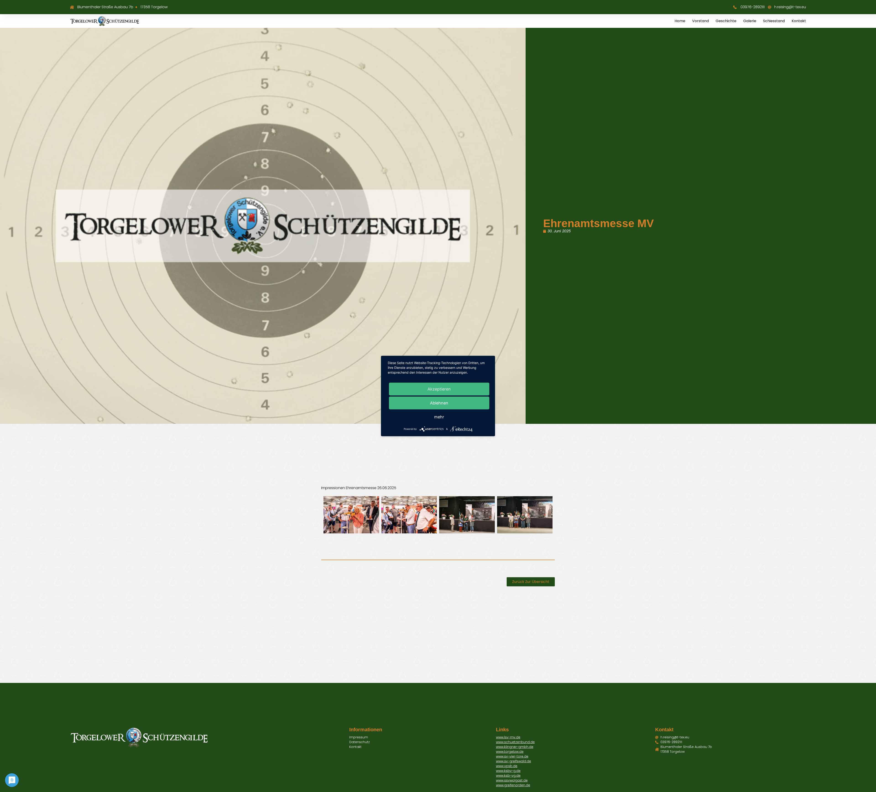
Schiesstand (774, 21)
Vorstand (700, 21)
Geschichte (726, 21)
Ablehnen (439, 403)
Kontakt (799, 21)
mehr (439, 416)
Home (680, 21)
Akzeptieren (439, 389)
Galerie (749, 21)
